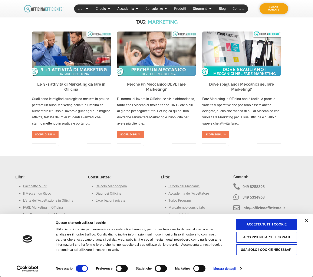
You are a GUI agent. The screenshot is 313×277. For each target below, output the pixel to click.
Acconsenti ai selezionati (266, 237)
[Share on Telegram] (79, 143)
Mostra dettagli (224, 268)
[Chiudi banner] (306, 220)
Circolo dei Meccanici (184, 186)
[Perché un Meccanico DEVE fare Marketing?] (156, 54)
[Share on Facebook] (63, 143)
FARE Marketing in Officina (43, 207)
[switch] (122, 268)
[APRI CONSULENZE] (165, 8)
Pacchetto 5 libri (35, 186)
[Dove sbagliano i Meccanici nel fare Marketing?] (241, 54)
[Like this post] (58, 143)
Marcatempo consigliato (186, 207)
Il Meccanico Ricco (37, 193)
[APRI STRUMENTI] (210, 8)
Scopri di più (43, 134)
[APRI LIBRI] (87, 8)
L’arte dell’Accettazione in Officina (48, 200)
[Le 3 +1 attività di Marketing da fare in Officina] (71, 54)
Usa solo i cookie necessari (266, 249)
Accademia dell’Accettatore (188, 193)
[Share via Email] (83, 143)
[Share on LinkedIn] (70, 143)
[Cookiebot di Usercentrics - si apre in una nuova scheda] (27, 269)
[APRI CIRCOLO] (109, 8)
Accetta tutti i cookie (267, 224)
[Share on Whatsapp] (74, 143)
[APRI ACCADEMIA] (137, 8)
